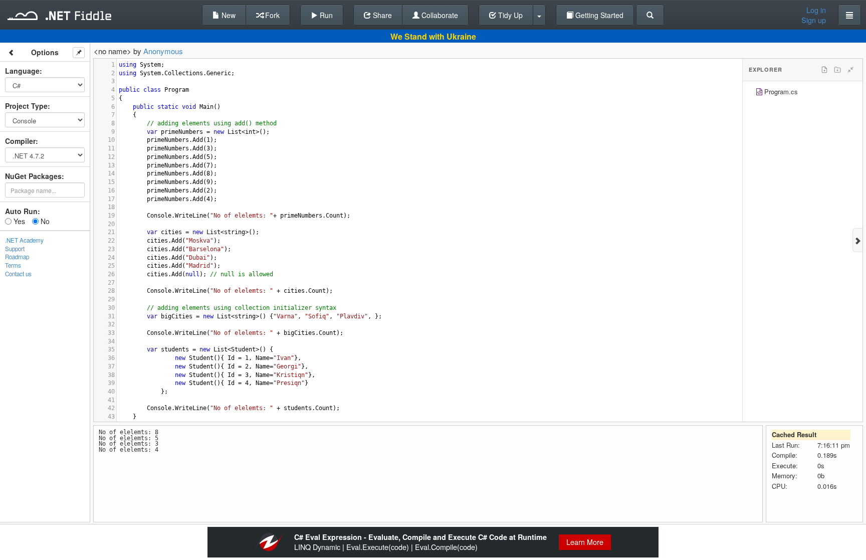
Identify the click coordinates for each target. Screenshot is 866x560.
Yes (18, 221)
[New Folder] (837, 70)
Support (15, 249)
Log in (816, 10)
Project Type (26, 106)
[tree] (802, 93)
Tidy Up (509, 15)
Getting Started (598, 15)
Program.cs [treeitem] (781, 91)
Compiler (20, 141)
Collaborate (438, 15)
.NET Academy (24, 240)
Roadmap (17, 257)
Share (381, 15)
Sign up (813, 20)
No (44, 221)
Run (325, 15)
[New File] (824, 70)
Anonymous (163, 51)
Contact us (18, 274)
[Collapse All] (850, 70)
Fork (271, 15)
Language (22, 71)
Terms (13, 265)
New (228, 15)
